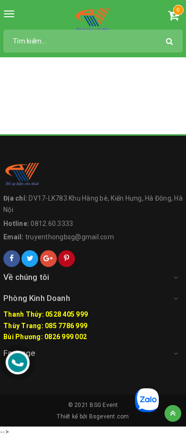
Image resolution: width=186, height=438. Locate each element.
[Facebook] (11, 258)
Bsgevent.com (109, 416)
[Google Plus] (48, 258)
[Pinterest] (66, 258)
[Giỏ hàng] (173, 17)
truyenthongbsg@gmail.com (69, 237)
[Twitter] (29, 258)
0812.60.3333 (52, 223)
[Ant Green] (93, 19)
